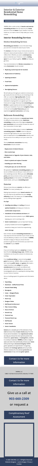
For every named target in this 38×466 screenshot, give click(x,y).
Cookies (19, 464)
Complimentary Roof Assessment (19, 415)
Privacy (29, 462)
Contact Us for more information (19, 360)
